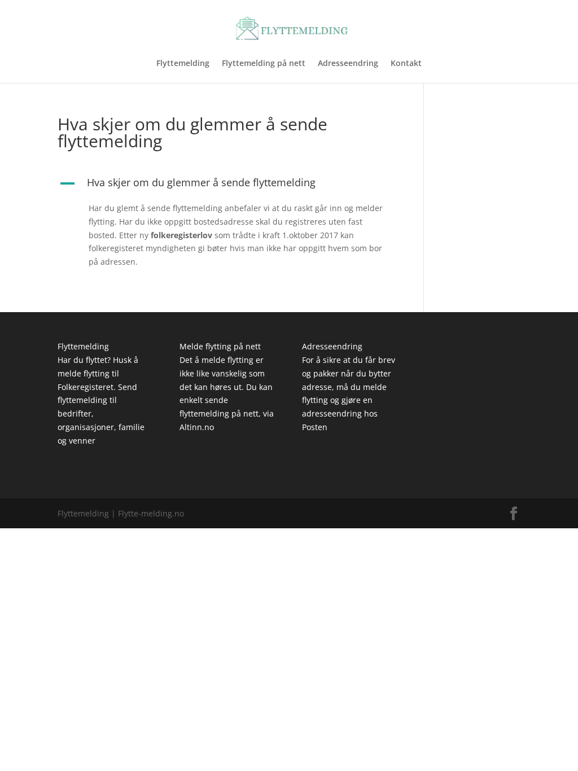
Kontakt (406, 63)
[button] (228, 185)
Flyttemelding (182, 63)
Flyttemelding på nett (263, 63)
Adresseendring (348, 63)
